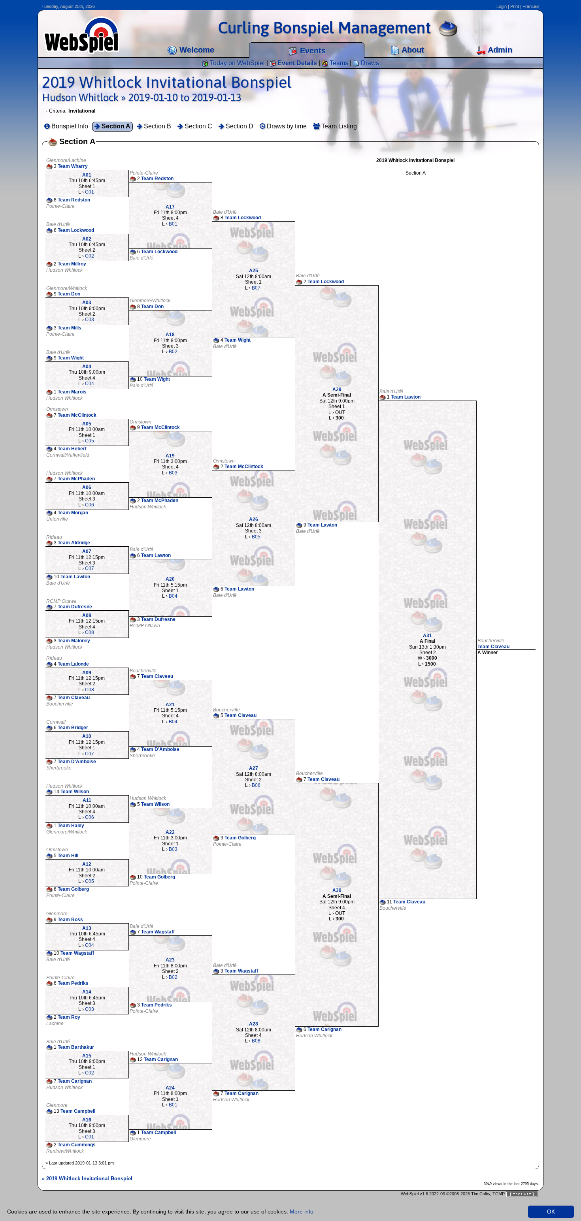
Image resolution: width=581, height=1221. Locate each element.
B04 (173, 596)
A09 (86, 672)
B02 (173, 351)
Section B (156, 126)
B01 (173, 224)
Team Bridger (73, 728)
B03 (173, 473)
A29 (336, 389)
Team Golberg (240, 838)
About (412, 49)
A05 (86, 424)
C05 (89, 441)
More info (301, 1211)
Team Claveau (493, 646)
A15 (86, 1056)
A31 (427, 635)
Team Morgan (73, 512)
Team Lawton (406, 397)
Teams (338, 63)
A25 (253, 270)
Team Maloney (74, 640)
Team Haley (71, 825)
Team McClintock (77, 415)
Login (501, 6)
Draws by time (286, 126)
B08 (256, 1041)
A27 (253, 768)
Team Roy (69, 1017)
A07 (86, 551)
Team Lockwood (242, 217)
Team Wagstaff (158, 932)
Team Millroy (72, 264)
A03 (86, 302)
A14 (86, 992)
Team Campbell (77, 1111)
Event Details (296, 63)
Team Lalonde (73, 664)
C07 (89, 568)
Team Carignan (324, 1029)
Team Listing (338, 126)
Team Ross (70, 919)
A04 (86, 366)
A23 (170, 960)
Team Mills (69, 328)
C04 (89, 383)
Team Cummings (77, 1145)
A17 (170, 207)
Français (531, 6)
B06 (256, 785)
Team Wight (237, 340)
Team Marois (72, 392)
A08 (86, 615)
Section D (238, 126)
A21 (170, 704)
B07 (256, 288)
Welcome (195, 49)
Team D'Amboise (160, 749)
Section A (115, 126)
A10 (86, 736)
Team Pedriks (73, 983)
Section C (197, 126)
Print (514, 6)
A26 (253, 519)
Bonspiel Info (69, 126)
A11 (87, 800)
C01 (89, 192)
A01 (86, 175)
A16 (86, 1120)
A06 (86, 487)
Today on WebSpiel (236, 63)
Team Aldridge (74, 543)
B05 (256, 537)
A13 (86, 928)
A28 (253, 1024)
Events (312, 50)
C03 (89, 319)
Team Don (69, 294)
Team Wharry (73, 166)
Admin (499, 49)
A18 (170, 334)
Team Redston (157, 178)
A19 (170, 456)
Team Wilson (74, 791)
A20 (170, 579)
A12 (86, 864)
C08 (89, 632)
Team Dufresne (75, 607)
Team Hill (68, 855)
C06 (89, 505)
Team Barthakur (76, 1047)
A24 (170, 1088)
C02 (89, 256)
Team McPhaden (76, 479)
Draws (369, 63)
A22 (170, 832)
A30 (336, 890)
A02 (86, 239)
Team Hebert (72, 449)
